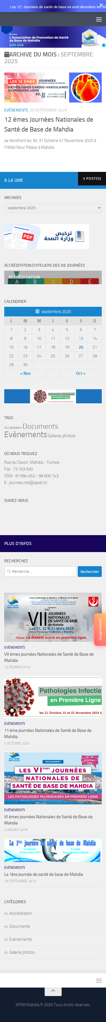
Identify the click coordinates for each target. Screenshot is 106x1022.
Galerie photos (61, 435)
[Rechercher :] (40, 571)
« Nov (25, 373)
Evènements (16, 110)
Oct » (81, 373)
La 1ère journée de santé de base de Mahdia (43, 874)
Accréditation (13, 428)
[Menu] (99, 19)
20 (81, 347)
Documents (40, 426)
